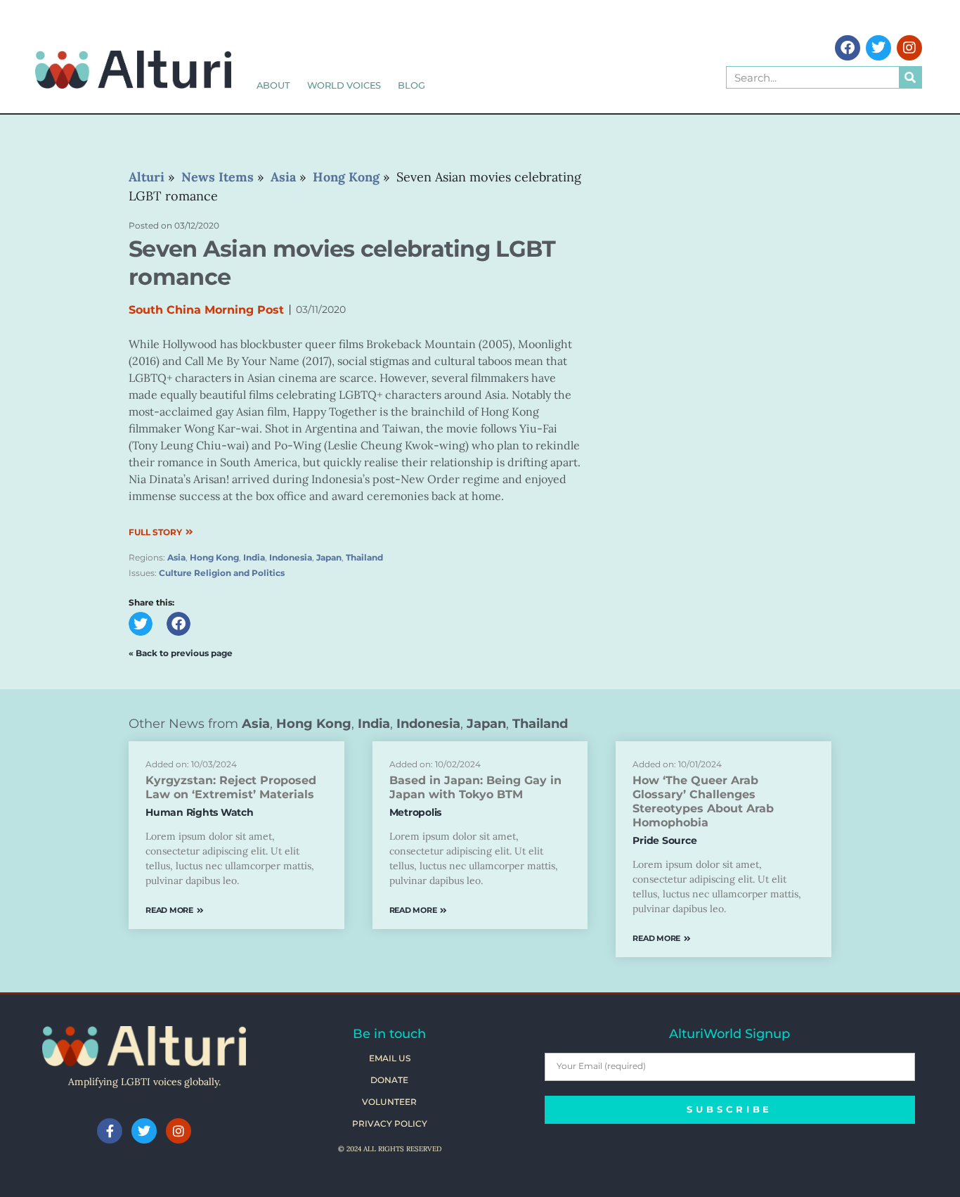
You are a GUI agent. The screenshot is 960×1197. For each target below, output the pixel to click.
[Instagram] (909, 47)
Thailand (364, 557)
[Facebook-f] (109, 1131)
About (273, 85)
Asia (176, 557)
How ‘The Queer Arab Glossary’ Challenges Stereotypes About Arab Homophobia (703, 801)
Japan (329, 557)
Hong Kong (214, 557)
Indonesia (290, 557)
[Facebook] (847, 47)
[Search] (910, 77)
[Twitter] (878, 47)
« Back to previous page (181, 653)
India (254, 557)
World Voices (344, 85)
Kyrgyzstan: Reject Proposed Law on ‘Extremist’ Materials (230, 787)
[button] (141, 624)
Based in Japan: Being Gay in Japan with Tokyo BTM (475, 787)
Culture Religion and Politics (222, 573)
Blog (411, 85)
